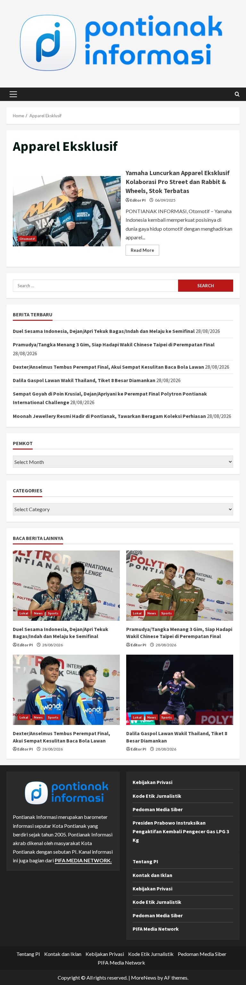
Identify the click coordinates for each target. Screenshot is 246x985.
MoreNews (143, 977)
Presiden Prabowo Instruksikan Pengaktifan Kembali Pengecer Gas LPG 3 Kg (181, 831)
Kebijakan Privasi (152, 782)
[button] (13, 94)
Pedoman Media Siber (158, 809)
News (38, 613)
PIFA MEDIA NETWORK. (83, 860)
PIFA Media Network (156, 929)
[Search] (237, 94)
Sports (53, 613)
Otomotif (27, 239)
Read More (145, 251)
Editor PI (138, 200)
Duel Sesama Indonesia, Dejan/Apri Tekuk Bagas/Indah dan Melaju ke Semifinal (104, 331)
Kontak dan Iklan (152, 875)
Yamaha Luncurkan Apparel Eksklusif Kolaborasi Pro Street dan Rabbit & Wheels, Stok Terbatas (67, 211)
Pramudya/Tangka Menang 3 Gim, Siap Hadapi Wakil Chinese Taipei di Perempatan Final (114, 344)
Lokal (24, 613)
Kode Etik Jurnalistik (157, 796)
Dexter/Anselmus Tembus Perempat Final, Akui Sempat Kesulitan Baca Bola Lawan (108, 367)
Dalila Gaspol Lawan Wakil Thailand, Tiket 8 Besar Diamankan (84, 380)
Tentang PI (145, 861)
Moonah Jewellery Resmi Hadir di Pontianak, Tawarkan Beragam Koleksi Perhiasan (109, 416)
